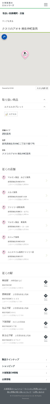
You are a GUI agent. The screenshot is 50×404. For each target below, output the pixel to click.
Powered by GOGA (7, 88)
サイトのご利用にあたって (35, 389)
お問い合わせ (38, 392)
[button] (25, 99)
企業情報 (6, 379)
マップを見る (7, 21)
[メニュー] (45, 4)
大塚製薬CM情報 (10, 372)
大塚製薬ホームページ (13, 389)
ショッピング (8, 366)
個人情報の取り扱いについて (19, 392)
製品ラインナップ (10, 359)
